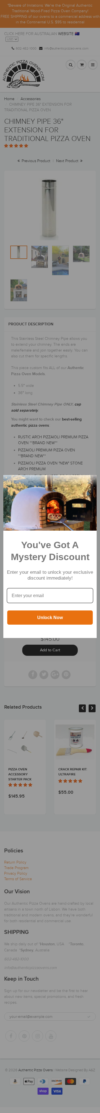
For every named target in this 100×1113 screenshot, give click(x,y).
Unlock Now (50, 617)
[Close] (90, 481)
